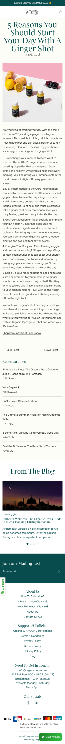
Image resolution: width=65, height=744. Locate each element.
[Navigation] (3, 11)
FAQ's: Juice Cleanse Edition (19, 401)
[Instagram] (36, 703)
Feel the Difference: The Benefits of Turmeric (29, 446)
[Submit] (58, 571)
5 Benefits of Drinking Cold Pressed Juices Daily (30, 432)
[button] (27, 544)
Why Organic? (10, 387)
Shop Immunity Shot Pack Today (21, 333)
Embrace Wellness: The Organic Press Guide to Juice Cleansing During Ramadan (31, 520)
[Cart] (60, 11)
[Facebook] (28, 703)
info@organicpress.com (32, 670)
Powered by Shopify (33, 740)
